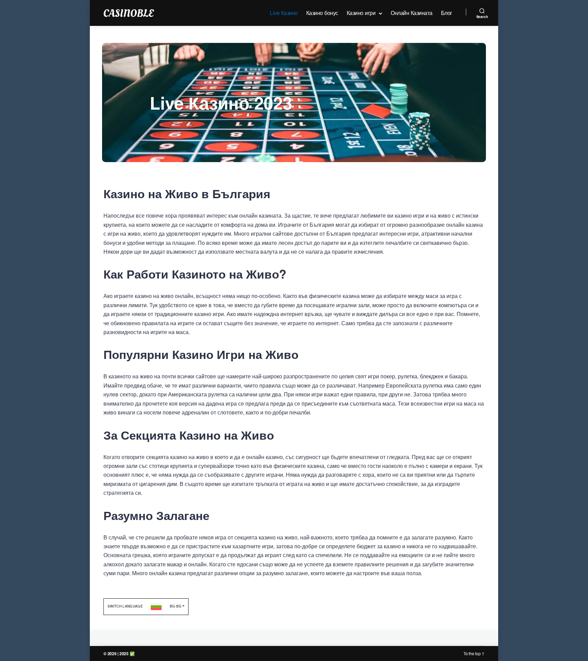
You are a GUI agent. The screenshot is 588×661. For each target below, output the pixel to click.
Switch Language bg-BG (144, 606)
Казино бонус (322, 13)
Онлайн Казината (411, 13)
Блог (446, 13)
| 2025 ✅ (125, 653)
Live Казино (284, 13)
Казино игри (361, 13)
